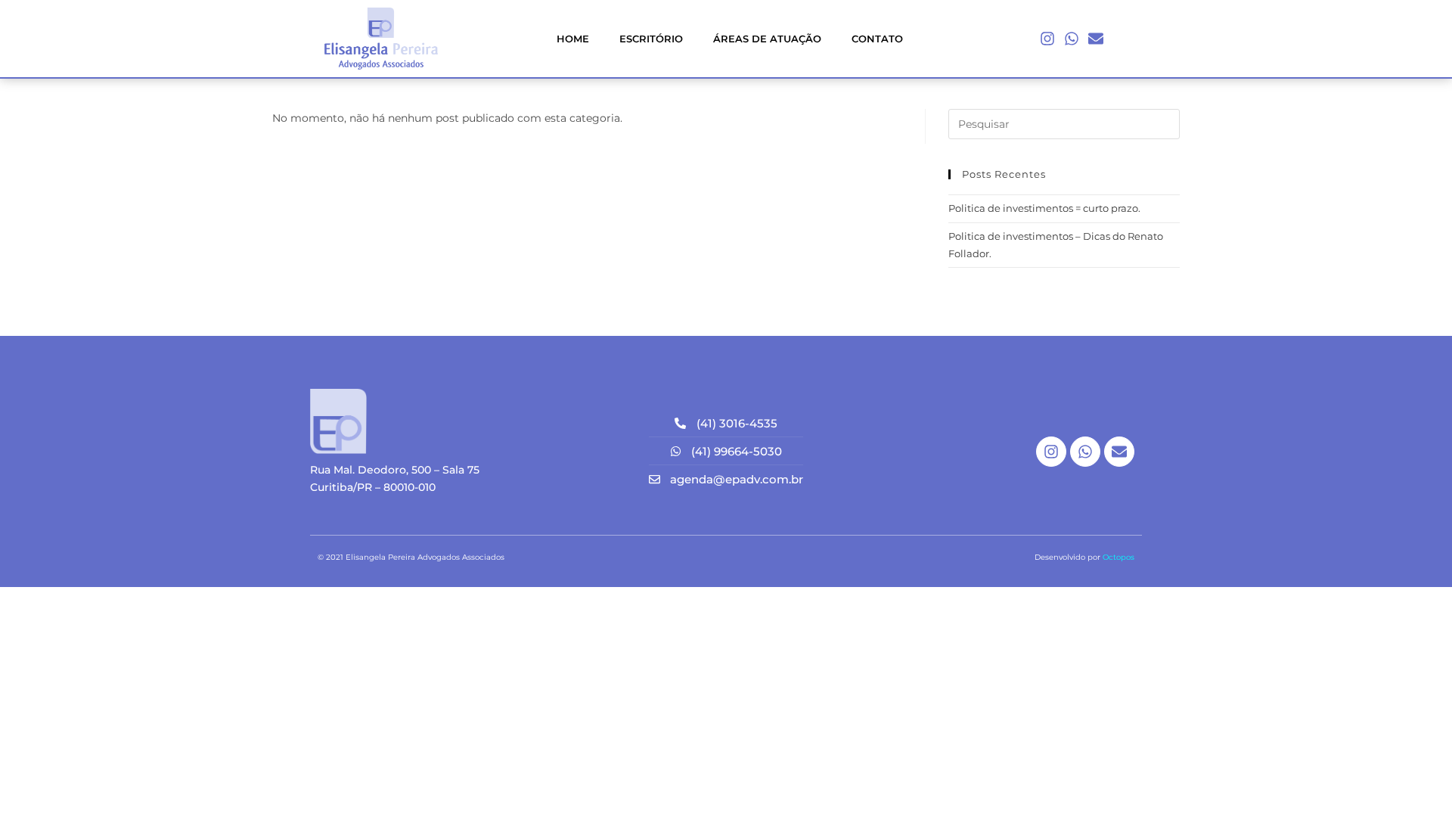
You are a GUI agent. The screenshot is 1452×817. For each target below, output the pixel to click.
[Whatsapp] (1072, 38)
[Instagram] (1047, 38)
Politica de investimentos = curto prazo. (1044, 208)
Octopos (1118, 557)
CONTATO (877, 39)
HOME (573, 39)
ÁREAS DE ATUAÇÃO (767, 39)
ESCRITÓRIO (651, 39)
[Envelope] (1096, 38)
